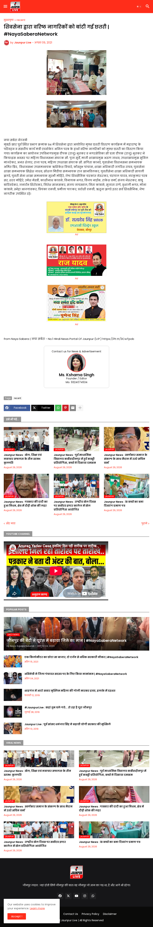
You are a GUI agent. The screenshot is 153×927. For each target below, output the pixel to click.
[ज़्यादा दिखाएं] (80, 408)
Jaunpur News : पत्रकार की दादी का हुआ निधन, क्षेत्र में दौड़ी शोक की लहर (26, 504)
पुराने (144, 523)
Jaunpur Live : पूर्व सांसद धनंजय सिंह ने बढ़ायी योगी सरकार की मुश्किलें (67, 724)
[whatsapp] (93, 896)
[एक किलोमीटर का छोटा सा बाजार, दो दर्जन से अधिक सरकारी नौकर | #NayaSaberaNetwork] (13, 661)
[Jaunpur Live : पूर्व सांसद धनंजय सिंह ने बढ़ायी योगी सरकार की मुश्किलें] (13, 728)
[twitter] (68, 896)
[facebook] (60, 896)
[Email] (73, 408)
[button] (5, 6)
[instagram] (85, 896)
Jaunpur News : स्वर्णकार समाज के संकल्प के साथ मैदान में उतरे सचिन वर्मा (125, 459)
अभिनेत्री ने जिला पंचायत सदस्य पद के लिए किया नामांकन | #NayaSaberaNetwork (75, 674)
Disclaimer (110, 914)
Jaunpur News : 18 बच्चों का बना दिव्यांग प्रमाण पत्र (123, 504)
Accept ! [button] (16, 916)
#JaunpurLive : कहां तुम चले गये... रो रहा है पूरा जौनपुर (58, 707)
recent (21, 20)
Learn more (37, 908)
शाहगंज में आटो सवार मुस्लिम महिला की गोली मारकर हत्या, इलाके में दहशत (69, 691)
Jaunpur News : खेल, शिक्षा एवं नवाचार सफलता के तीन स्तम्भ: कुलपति (23, 459)
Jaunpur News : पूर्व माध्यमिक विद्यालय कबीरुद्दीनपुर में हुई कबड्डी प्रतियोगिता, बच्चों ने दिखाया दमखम (75, 459)
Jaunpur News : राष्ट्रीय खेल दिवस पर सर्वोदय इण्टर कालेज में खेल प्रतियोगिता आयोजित (75, 505)
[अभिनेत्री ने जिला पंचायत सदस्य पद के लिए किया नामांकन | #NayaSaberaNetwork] (13, 678)
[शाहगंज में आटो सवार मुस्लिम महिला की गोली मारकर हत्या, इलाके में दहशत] (13, 695)
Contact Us (70, 914)
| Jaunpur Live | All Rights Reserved (82, 920)
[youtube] (76, 896)
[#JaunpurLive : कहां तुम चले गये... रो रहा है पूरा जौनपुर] (13, 712)
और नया (10, 523)
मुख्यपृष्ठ (9, 20)
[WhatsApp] (58, 408)
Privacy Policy (90, 914)
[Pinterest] (65, 408)
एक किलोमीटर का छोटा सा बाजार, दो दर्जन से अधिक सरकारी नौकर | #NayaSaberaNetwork (81, 657)
